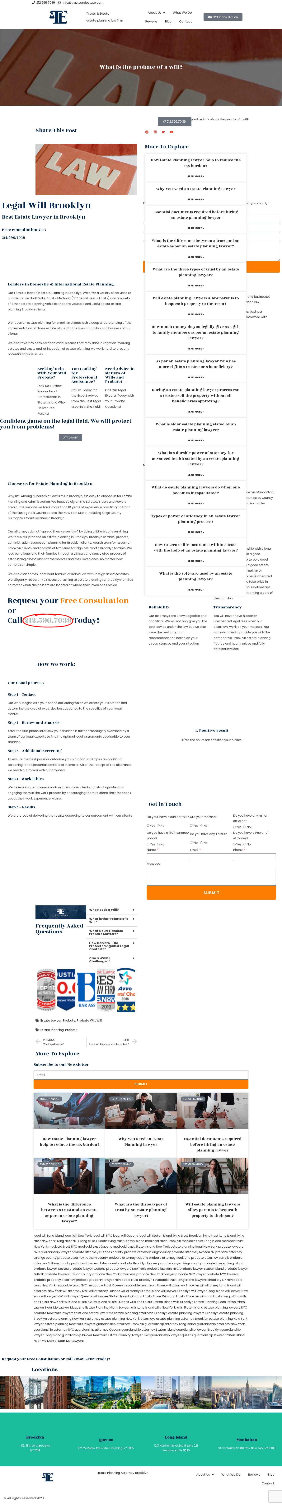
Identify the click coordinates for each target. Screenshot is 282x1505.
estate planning (89, 579)
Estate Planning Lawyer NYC (129, 1335)
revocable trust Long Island (173, 1280)
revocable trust (136, 1285)
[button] (147, 132)
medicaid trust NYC (62, 1246)
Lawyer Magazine (71, 1307)
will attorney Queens (104, 1291)
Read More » (196, 176)
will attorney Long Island (218, 1285)
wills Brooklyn (183, 1302)
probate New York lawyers (53, 1313)
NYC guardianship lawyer (52, 1252)
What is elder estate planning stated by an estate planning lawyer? (196, 427)
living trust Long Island (219, 1235)
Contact (185, 21)
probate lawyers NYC (163, 1268)
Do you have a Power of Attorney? (251, 835)
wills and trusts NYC (79, 1302)
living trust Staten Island (126, 1241)
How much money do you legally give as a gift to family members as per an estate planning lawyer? (196, 332)
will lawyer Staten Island (111, 1296)
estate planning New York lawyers (70, 1324)
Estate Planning (52, 1030)
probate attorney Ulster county (95, 1263)
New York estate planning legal (179, 1246)
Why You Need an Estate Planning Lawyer (195, 189)
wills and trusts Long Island (219, 1296)
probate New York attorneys (113, 1274)
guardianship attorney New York (220, 1324)
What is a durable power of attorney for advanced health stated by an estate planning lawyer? (195, 458)
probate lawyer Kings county (180, 1263)
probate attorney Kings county (147, 1252)
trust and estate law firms (93, 1313)
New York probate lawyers (223, 1246)
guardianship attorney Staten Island (148, 1329)
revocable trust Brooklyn (133, 1280)
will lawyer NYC (52, 1296)
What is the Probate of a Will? (109, 920)
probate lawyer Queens (87, 1268)
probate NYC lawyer (190, 1274)
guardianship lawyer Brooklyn (198, 1329)
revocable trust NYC (71, 1285)
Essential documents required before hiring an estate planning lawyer (195, 214)
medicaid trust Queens (95, 1246)
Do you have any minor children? (250, 818)
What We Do (182, 12)
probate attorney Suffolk (210, 1257)
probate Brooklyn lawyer (138, 1263)
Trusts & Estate (97, 13)
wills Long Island (142, 1307)
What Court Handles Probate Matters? (106, 932)
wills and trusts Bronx (145, 1296)
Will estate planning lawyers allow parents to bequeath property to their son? (196, 301)
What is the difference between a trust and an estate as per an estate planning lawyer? (196, 243)
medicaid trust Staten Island (134, 1246)
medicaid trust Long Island (201, 1241)
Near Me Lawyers (71, 1341)
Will (99, 1020)
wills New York (165, 1307)
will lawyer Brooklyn (175, 1291)
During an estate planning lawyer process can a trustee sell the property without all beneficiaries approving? (196, 395)
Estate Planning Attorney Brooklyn (122, 1473)
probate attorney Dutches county (97, 1252)
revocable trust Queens (106, 1285)
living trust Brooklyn (187, 1235)
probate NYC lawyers (223, 1274)
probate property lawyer (95, 1280)
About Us (154, 12)
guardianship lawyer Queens (171, 1335)
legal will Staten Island (155, 1235)
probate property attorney (54, 1280)
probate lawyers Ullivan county (68, 1274)
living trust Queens (93, 1241)
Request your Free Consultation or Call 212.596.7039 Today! (56, 1359)
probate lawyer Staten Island (202, 1268)
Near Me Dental (45, 1341)
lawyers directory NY (211, 1280)
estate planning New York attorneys (128, 1318)
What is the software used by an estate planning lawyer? (195, 576)
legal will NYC (102, 1235)
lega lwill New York (78, 1235)
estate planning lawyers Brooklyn (193, 1313)
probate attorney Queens (128, 1257)
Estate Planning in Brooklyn (61, 293)
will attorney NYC (75, 1291)
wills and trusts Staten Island (151, 1302)
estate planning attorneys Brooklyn (140, 1313)
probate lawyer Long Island (222, 1263)
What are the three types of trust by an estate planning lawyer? (196, 272)
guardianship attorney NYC (54, 1329)
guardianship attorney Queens (98, 1329)
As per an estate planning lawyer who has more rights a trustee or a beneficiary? (196, 364)
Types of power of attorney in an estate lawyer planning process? (195, 519)
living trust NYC (67, 1241)
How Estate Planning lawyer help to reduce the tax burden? (196, 163)
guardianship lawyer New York (84, 1335)
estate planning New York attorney (74, 1318)
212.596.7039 (13, 237)
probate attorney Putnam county (82, 1257)
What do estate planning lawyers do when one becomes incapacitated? (195, 490)
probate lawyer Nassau (51, 1268)
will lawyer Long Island (207, 1291)
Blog (168, 21)
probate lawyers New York (126, 1268)
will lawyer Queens (78, 1296)
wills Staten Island (189, 1307)
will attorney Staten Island (140, 1291)
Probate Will (86, 1020)
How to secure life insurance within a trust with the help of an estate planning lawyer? (196, 547)
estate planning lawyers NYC (225, 1307)
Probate (69, 1020)
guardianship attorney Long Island (170, 1324)
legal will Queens (125, 1235)
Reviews (151, 21)
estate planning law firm (104, 20)
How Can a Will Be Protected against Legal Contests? (109, 946)
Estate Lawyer (51, 1020)
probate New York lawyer (155, 1274)
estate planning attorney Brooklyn (182, 1318)
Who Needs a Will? (104, 910)
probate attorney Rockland (169, 1257)
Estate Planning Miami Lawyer (107, 1307)
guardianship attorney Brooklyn (120, 1324)
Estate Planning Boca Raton (215, 1302)
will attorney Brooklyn (182, 1285)
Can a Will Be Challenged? (99, 959)
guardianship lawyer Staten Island (219, 1335)
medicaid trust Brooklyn (163, 1241)
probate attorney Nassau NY (193, 1252)
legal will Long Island (49, 1235)
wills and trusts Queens (111, 1302)
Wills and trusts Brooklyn (180, 1296)
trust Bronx (157, 1285)
